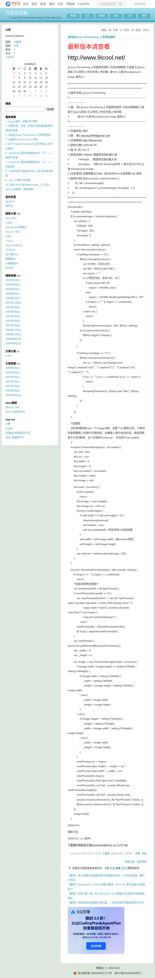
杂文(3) (9, 267)
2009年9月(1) (12, 284)
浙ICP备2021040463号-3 (127, 973)
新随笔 (101, 16)
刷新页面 (130, 861)
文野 (7, 423)
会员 (26, 3)
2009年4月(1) (12, 293)
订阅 (130, 16)
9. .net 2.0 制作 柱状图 (17, 180)
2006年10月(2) (13, 334)
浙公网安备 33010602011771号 (95, 973)
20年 (16, 45)
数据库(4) (10, 258)
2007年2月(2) (12, 386)
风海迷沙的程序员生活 (17, 432)
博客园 (73, 16)
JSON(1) (10, 249)
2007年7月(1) (12, 377)
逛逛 (123, 868)
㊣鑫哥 (106, 853)
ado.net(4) (10, 218)
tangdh (9, 428)
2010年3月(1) (12, 280)
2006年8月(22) (13, 343)
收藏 (137, 853)
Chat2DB (83, 3)
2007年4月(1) (12, 316)
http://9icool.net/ (92, 140)
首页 (87, 16)
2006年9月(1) (12, 390)
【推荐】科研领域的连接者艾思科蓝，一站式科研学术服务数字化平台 (106, 902)
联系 (116, 16)
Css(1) (9, 240)
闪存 (60, 3)
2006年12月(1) (13, 330)
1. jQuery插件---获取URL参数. (21, 121)
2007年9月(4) (12, 307)
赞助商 (70, 3)
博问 (52, 3)
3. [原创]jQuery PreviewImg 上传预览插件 (28, 135)
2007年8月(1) (12, 311)
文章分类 (10, 351)
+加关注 (9, 57)
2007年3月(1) (12, 381)
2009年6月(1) (12, 289)
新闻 (43, 3)
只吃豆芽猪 (16, 13)
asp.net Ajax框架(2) (16, 227)
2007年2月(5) (12, 320)
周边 (34, 3)
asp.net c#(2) (12, 231)
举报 (144, 853)
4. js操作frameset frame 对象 (21, 139)
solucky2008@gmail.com (95, 135)
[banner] (11, 4)
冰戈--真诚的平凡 (14, 437)
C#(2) (8, 355)
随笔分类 (10, 213)
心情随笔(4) (11, 263)
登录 (112, 868)
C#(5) (8, 236)
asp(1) (8, 222)
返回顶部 (141, 861)
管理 (144, 16)
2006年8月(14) (13, 395)
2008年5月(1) (12, 298)
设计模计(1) (11, 254)
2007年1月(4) (12, 325)
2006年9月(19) (13, 339)
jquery (10, 201)
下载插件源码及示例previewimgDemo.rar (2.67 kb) (98, 845)
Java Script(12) (13, 245)
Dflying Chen (12, 407)
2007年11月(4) (13, 302)
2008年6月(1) (12, 368)
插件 (9, 205)
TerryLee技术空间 (15, 411)
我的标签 (10, 196)
